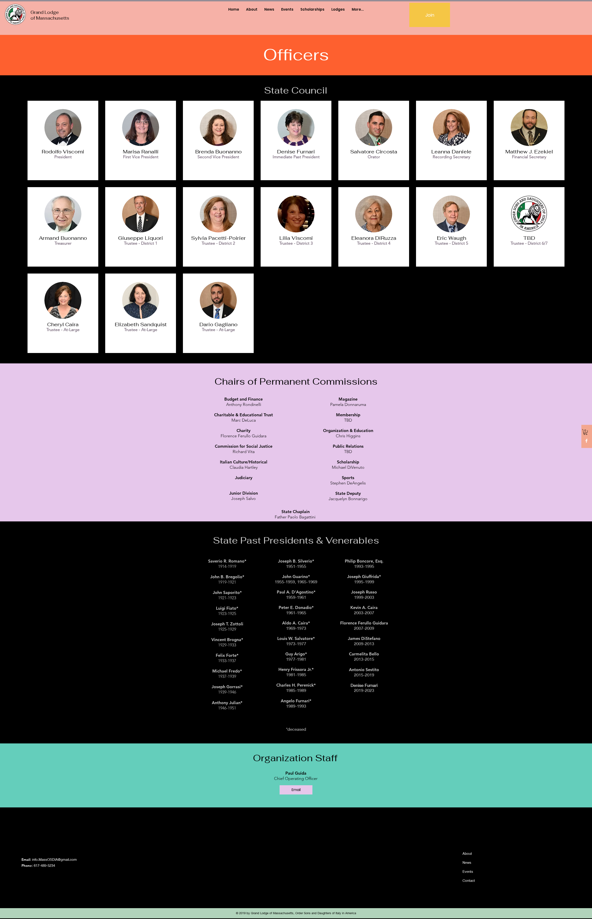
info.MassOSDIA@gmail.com (54, 859)
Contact (468, 880)
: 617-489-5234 (38, 865)
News (466, 862)
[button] (585, 432)
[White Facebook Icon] (586, 440)
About (467, 853)
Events (467, 871)
